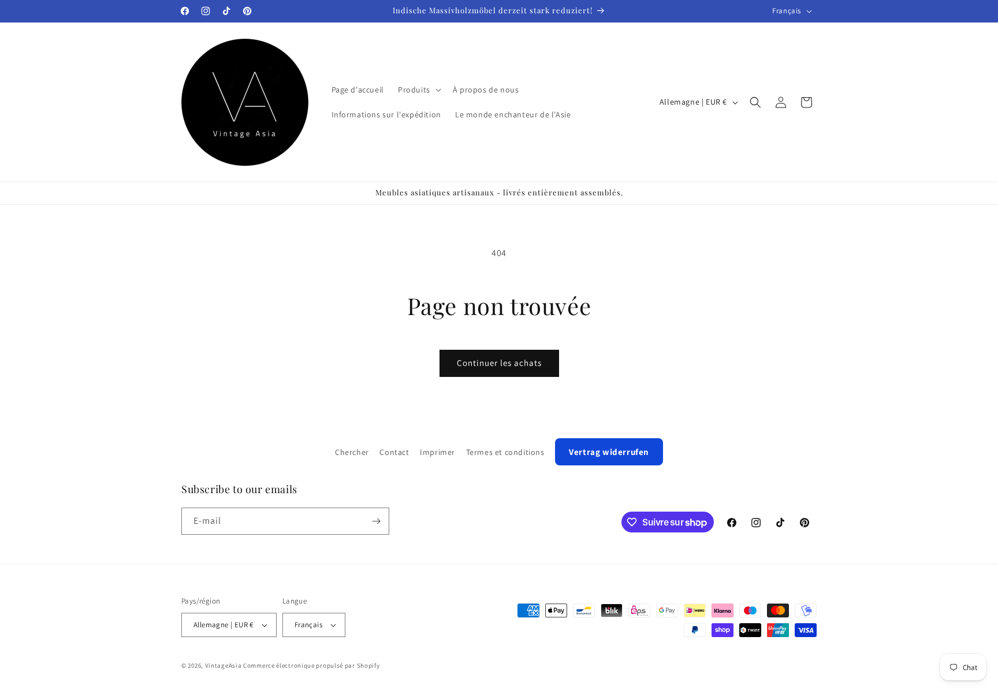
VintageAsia (223, 665)
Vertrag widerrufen (609, 451)
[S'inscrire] (376, 521)
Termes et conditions (505, 452)
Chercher (352, 452)
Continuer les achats (499, 362)
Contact (394, 452)
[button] (418, 89)
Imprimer (437, 452)
